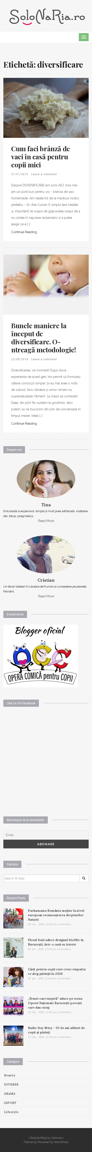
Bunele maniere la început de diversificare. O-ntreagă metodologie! (43, 337)
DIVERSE (11, 1084)
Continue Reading (24, 232)
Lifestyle (11, 1112)
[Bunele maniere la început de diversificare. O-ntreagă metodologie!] (46, 284)
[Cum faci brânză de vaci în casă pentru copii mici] (46, 107)
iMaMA (9, 1094)
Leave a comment (44, 174)
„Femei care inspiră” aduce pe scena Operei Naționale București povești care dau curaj (55, 1003)
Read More (46, 521)
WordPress (61, 1142)
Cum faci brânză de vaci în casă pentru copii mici (40, 156)
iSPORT (10, 1103)
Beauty (9, 1075)
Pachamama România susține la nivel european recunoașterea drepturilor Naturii (56, 915)
